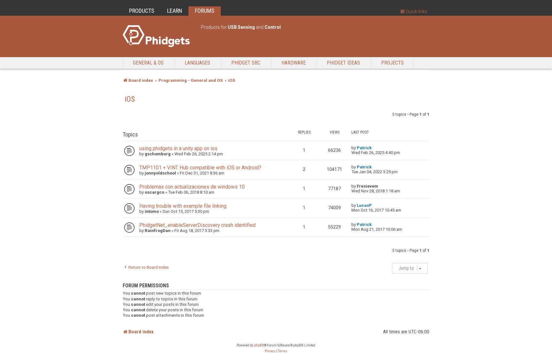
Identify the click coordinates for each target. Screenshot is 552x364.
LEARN (174, 10)
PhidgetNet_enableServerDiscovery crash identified (197, 225)
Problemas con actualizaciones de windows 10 (192, 187)
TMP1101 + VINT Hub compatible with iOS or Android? (200, 168)
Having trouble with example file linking (182, 206)
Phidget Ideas (343, 63)
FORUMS (204, 10)
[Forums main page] (159, 36)
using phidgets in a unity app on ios (178, 148)
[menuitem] (270, 351)
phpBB (259, 345)
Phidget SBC (245, 63)
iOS (130, 99)
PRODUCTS (141, 10)
